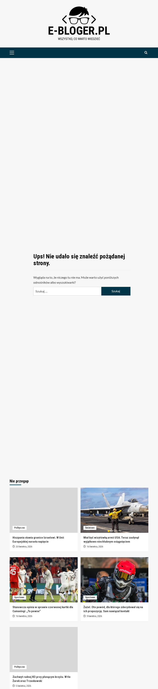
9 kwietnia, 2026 (94, 616)
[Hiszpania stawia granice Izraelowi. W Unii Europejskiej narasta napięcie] (44, 510)
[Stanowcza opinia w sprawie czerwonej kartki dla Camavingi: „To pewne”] (44, 579)
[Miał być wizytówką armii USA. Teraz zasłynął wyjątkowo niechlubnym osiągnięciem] (115, 510)
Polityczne (19, 527)
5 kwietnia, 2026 (23, 686)
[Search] (146, 52)
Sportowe (19, 597)
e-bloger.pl (79, 30)
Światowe (90, 527)
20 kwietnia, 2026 (24, 546)
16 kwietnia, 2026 (95, 546)
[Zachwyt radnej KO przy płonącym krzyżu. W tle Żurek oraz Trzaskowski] (44, 649)
